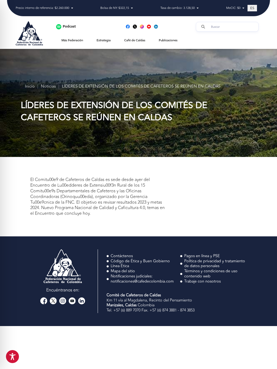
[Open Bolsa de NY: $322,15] (131, 8)
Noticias (48, 86)
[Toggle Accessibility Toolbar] (12, 357)
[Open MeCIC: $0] (243, 8)
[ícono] (135, 27)
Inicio (30, 86)
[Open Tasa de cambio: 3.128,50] (197, 8)
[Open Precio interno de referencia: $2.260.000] (72, 8)
